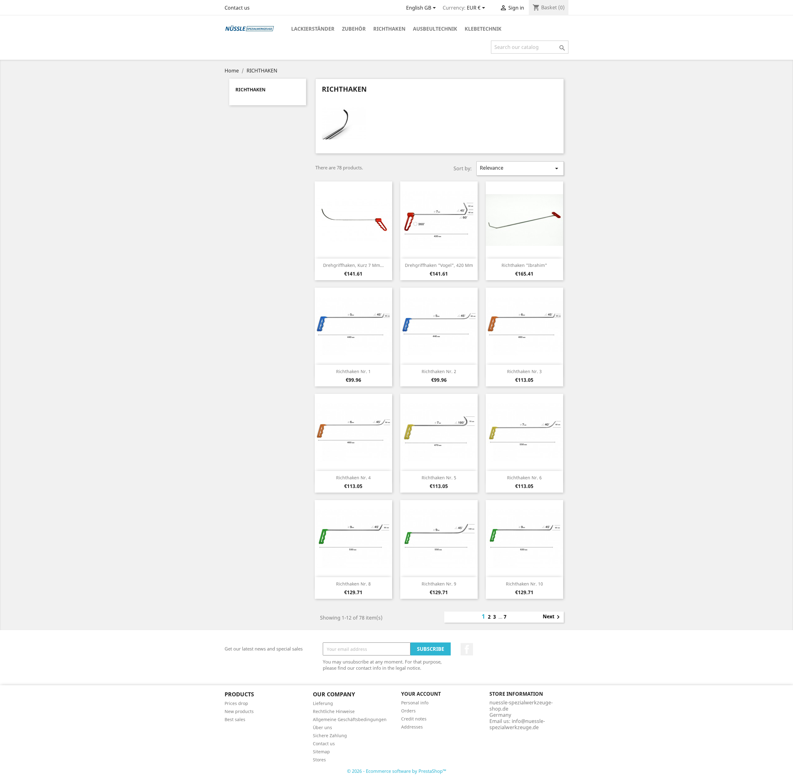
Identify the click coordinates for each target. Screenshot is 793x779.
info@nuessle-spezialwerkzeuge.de (517, 724)
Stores (319, 760)
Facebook (467, 649)
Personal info (414, 703)
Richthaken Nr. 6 (524, 478)
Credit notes (414, 719)
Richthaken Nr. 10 (524, 584)
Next (552, 617)
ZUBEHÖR (354, 28)
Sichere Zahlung (330, 735)
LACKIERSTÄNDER (313, 28)
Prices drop (236, 703)
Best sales (235, 719)
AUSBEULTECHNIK (435, 28)
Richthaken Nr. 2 (439, 371)
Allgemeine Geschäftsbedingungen (350, 719)
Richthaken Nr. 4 (353, 478)
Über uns (322, 727)
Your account (421, 693)
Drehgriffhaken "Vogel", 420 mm (439, 265)
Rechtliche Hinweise (334, 711)
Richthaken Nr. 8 (353, 584)
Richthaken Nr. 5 (439, 478)
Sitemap (321, 752)
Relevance (520, 168)
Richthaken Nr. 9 (439, 584)
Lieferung (323, 703)
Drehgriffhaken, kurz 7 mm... (353, 265)
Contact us (237, 7)
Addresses (412, 727)
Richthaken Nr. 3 (524, 371)
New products (239, 711)
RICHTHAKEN (389, 28)
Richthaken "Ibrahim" (524, 265)
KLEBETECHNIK (483, 28)
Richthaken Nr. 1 (353, 371)
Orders (408, 711)
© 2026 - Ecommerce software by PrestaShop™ (396, 771)
